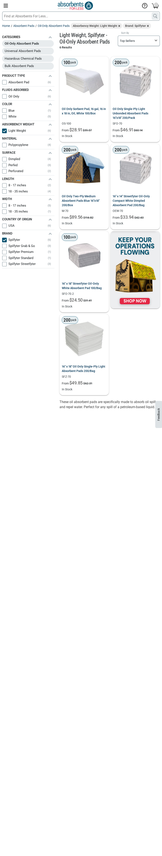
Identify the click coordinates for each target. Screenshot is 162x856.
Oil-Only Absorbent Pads (22, 43)
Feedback (158, 414)
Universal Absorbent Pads (23, 51)
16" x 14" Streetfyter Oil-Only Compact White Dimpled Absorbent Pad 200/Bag (131, 201)
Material (9, 138)
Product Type (13, 76)
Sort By (125, 33)
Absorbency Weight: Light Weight (95, 25)
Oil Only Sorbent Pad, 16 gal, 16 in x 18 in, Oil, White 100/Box (84, 111)
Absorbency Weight (18, 124)
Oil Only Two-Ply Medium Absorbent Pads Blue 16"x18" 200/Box (81, 201)
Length (8, 179)
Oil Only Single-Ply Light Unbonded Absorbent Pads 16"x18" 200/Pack (130, 113)
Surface (8, 153)
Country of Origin (17, 219)
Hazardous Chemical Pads (23, 58)
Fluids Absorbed (15, 90)
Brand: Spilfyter (135, 25)
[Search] (155, 16)
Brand (7, 233)
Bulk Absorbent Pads (19, 66)
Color (7, 104)
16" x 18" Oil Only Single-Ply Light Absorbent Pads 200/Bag (83, 369)
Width (7, 199)
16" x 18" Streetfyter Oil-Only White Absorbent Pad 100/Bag (82, 286)
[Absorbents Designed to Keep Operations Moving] (135, 270)
